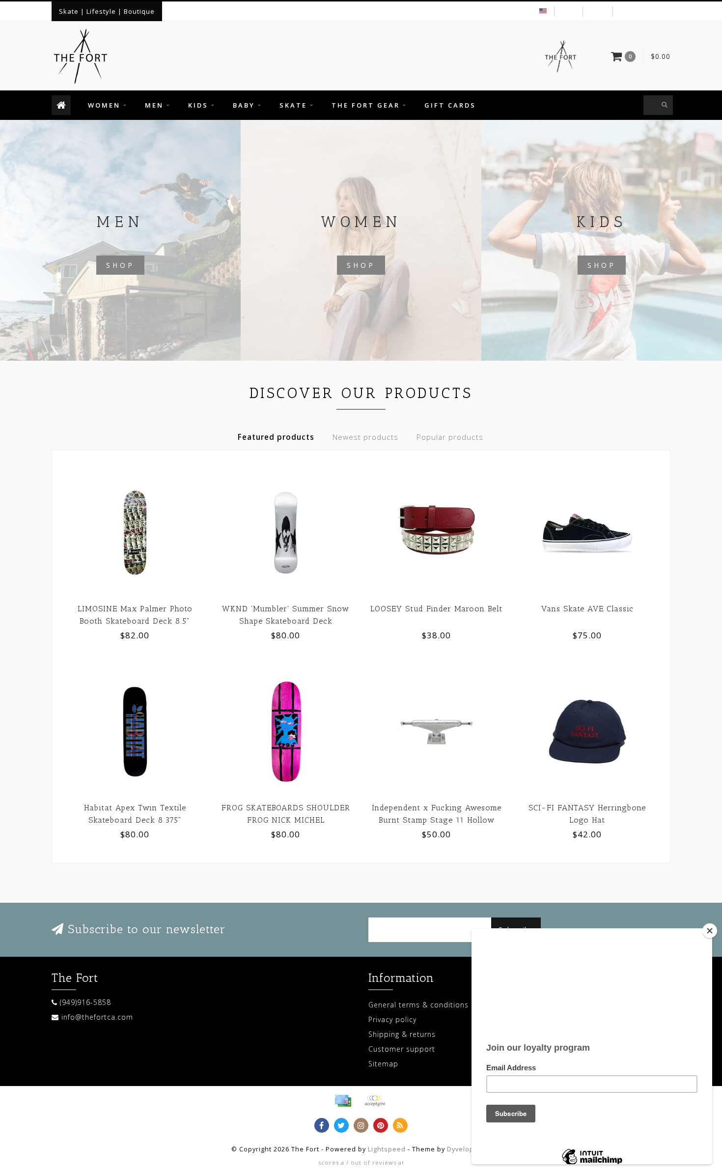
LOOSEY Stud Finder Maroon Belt (436, 608)
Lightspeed (387, 1149)
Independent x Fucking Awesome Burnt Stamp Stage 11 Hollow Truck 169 (436, 820)
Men (154, 105)
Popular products (450, 437)
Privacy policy (392, 1019)
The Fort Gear (366, 105)
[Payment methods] (343, 1100)
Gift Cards (450, 105)
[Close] (709, 930)
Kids (198, 105)
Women (104, 105)
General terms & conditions (418, 1004)
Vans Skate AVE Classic (587, 608)
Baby (244, 105)
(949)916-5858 (85, 1002)
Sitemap (383, 1063)
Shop (120, 265)
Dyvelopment (469, 1149)
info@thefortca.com (97, 1017)
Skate (293, 105)
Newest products (365, 437)
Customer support (401, 1049)
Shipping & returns (402, 1034)
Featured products (276, 437)
